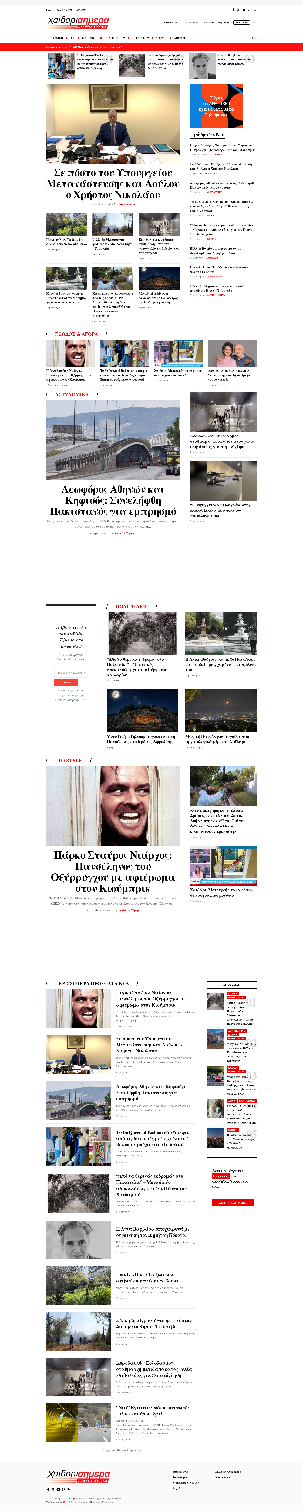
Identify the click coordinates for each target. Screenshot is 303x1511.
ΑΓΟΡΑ (210, 215)
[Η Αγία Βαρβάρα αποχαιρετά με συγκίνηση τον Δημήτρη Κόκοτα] (202, 66)
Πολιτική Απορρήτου (68, 700)
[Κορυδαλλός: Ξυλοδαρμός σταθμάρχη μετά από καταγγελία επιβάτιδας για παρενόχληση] (159, 224)
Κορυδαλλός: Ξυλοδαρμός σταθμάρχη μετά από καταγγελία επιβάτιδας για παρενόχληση (159, 246)
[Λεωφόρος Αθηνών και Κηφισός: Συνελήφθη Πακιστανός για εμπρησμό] (113, 440)
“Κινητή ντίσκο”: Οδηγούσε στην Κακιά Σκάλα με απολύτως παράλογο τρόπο (220, 510)
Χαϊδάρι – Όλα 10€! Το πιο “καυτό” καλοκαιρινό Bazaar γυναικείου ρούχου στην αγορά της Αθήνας (241, 1114)
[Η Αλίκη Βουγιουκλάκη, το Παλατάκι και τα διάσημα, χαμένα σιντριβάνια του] (66, 278)
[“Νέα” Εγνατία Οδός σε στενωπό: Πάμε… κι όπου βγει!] (78, 1422)
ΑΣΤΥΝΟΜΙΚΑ (214, 192)
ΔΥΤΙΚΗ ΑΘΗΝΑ (216, 295)
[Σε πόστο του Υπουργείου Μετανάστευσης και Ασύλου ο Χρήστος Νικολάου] (113, 124)
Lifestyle (68, 760)
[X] (238, 10)
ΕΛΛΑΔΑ (232, 1067)
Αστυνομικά (72, 394)
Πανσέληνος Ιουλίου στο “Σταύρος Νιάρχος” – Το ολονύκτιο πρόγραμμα (241, 1141)
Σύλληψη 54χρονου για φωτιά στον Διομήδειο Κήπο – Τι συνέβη (112, 243)
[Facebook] (233, 10)
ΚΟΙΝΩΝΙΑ (212, 257)
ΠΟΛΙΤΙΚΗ (211, 173)
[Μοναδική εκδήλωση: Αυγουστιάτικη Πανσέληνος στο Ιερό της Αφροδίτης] (159, 278)
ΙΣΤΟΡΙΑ (211, 239)
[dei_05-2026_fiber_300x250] (216, 106)
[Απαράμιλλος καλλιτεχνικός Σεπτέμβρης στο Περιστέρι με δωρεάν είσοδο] (232, 353)
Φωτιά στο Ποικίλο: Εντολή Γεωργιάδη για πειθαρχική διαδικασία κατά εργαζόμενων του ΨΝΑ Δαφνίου (242, 1085)
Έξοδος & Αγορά (76, 334)
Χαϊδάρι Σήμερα (124, 204)
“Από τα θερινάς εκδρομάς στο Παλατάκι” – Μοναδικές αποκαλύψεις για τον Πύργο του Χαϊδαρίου (222, 229)
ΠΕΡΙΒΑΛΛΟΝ (214, 276)
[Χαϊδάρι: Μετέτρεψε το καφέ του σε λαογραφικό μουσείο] (178, 353)
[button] (254, 22)
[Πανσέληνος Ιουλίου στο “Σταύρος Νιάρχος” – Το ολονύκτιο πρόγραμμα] (215, 1138)
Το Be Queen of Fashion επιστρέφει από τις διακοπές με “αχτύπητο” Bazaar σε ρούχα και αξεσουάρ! (221, 206)
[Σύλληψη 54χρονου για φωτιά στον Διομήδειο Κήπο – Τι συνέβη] (112, 224)
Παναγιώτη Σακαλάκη (101, 1502)
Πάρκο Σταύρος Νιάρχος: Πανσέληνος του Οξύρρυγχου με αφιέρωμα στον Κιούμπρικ (222, 147)
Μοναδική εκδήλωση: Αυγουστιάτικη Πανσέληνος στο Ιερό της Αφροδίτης (158, 297)
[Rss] (254, 10)
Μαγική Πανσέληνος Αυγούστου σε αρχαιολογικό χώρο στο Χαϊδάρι (217, 738)
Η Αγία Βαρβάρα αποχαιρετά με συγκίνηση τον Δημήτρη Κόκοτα (234, 59)
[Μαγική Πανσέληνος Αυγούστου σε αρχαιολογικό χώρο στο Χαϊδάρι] (221, 710)
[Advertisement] (151, 570)
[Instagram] (249, 10)
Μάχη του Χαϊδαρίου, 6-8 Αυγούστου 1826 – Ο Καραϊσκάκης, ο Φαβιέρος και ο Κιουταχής (242, 1052)
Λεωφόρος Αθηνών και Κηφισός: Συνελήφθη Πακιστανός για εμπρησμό (222, 185)
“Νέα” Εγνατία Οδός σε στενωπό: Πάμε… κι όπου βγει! (152, 1410)
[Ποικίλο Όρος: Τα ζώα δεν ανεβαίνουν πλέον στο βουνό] (66, 224)
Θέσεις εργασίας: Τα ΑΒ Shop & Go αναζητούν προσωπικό (84, 47)
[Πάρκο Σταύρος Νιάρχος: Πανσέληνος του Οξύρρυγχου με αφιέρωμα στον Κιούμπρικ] (70, 353)
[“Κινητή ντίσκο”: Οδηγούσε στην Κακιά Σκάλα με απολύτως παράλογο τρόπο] (223, 481)
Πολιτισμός (132, 606)
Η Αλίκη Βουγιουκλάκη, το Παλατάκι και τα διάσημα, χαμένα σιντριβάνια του (66, 297)
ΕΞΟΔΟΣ (220, 154)
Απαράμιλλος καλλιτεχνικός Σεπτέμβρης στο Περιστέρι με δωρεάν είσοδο (229, 375)
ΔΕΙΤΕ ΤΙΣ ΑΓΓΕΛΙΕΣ (233, 1203)
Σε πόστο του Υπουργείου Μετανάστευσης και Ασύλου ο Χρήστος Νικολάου (113, 183)
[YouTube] (244, 10)
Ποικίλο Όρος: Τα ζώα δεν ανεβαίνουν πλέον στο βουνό (66, 241)
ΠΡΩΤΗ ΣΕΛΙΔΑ (236, 997)
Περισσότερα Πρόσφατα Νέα (92, 983)
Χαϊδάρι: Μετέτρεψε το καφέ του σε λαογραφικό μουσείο (178, 372)
